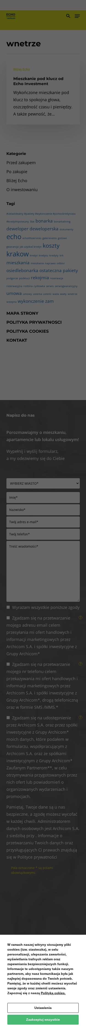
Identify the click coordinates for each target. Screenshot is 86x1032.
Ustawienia (43, 1008)
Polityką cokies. (53, 993)
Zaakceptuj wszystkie (43, 1019)
